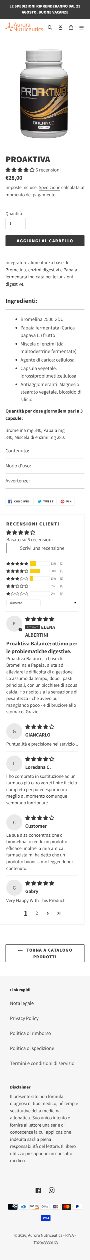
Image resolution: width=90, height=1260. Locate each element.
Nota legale (22, 1003)
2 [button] (37, 913)
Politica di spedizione (32, 1048)
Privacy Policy (24, 1018)
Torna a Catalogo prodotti (48, 953)
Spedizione (49, 187)
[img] (39, 619)
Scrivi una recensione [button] (42, 548)
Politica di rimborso (30, 1033)
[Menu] (81, 27)
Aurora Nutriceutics (45, 1235)
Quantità (14, 213)
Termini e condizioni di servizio (42, 1063)
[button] (21, 169)
